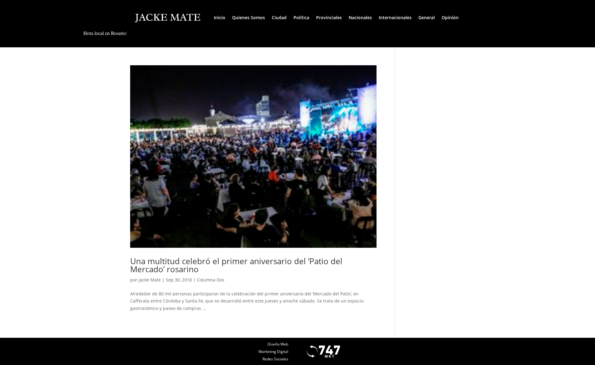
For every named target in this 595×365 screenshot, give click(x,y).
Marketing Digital (273, 351)
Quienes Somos (248, 17)
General (426, 17)
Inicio (219, 17)
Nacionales (360, 17)
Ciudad (279, 17)
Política (301, 17)
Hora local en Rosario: (105, 33)
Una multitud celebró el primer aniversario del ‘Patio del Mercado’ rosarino (236, 265)
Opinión (450, 17)
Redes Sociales (275, 359)
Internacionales (395, 17)
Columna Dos (210, 280)
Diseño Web (277, 344)
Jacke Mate (150, 280)
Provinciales (329, 17)
